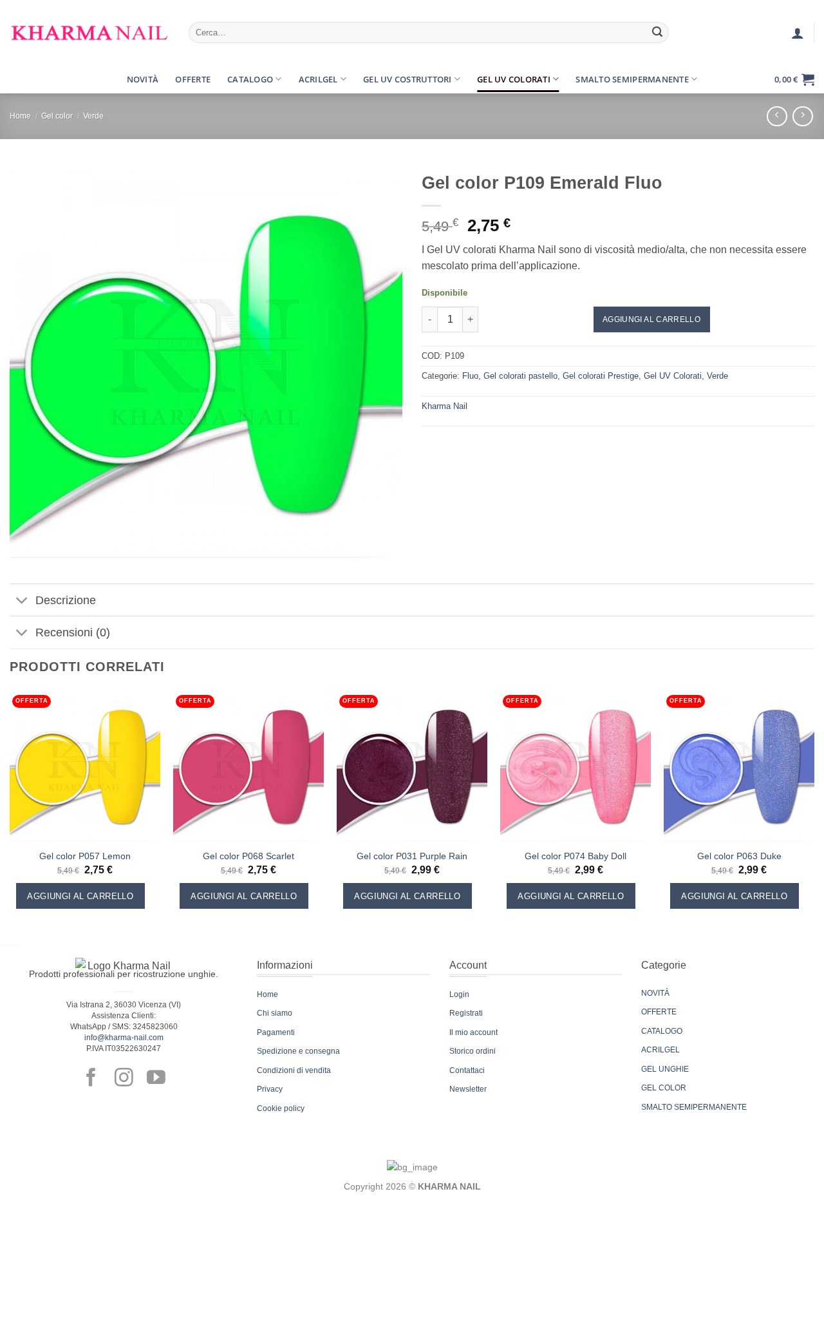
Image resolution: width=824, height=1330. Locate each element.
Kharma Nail (444, 406)
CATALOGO (661, 1031)
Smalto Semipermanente (632, 79)
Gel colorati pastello (520, 376)
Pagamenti (276, 1032)
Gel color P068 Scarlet (248, 856)
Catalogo (250, 79)
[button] (21, 79)
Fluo (470, 376)
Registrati (466, 1013)
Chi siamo (274, 1013)
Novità (143, 79)
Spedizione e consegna (298, 1051)
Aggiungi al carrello (651, 319)
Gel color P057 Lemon (85, 856)
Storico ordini (472, 1051)
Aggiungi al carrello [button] (80, 896)
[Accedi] (797, 33)
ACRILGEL (660, 1049)
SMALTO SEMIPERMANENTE (694, 1107)
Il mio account (473, 1032)
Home (20, 115)
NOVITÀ (655, 993)
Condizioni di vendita (294, 1070)
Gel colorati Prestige (601, 376)
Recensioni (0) (72, 632)
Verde (93, 115)
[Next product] (777, 116)
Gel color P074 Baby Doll (575, 856)
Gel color (57, 115)
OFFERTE (659, 1011)
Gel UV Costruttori (407, 79)
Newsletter (468, 1089)
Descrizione (65, 600)
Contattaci (467, 1070)
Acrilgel (318, 79)
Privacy (270, 1089)
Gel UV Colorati (513, 79)
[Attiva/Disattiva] (22, 601)
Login (459, 994)
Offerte (193, 79)
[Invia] (657, 33)
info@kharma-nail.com (124, 1037)
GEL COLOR (663, 1087)
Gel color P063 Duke (739, 856)
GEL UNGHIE (665, 1069)
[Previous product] (802, 116)
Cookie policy (280, 1108)
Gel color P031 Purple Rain (412, 856)
